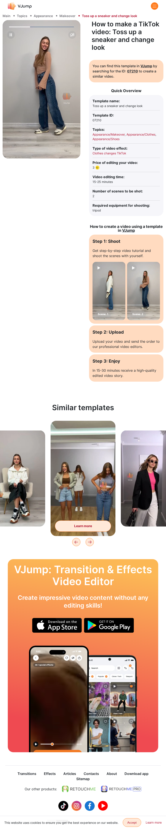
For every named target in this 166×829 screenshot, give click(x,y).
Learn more (83, 526)
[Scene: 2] (143, 291)
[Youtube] (103, 805)
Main (6, 16)
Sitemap (83, 779)
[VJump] (20, 6)
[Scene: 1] (109, 291)
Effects (50, 773)
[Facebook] (90, 805)
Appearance (43, 16)
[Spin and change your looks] (59, 699)
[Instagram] (77, 805)
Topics (22, 16)
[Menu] (154, 6)
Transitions (27, 773)
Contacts (91, 773)
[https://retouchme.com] (79, 789)
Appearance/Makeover (109, 134)
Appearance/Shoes (106, 139)
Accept (132, 822)
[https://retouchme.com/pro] (121, 789)
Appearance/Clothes (140, 134)
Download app (136, 773)
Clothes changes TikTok (109, 153)
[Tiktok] (63, 805)
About (112, 773)
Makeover (67, 16)
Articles (69, 773)
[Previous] (76, 542)
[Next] (90, 542)
